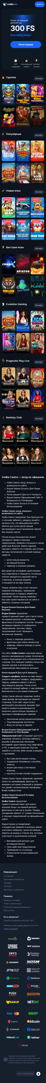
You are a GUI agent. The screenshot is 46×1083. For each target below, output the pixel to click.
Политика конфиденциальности (17, 907)
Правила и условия (12, 900)
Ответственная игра (12, 904)
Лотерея (7, 886)
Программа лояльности (14, 879)
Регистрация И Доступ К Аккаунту (24, 494)
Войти (40, 4)
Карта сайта (9, 910)
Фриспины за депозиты (14, 890)
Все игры (39, 78)
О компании (9, 876)
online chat (22, 925)
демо (9, 104)
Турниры (7, 883)
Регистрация (26, 44)
